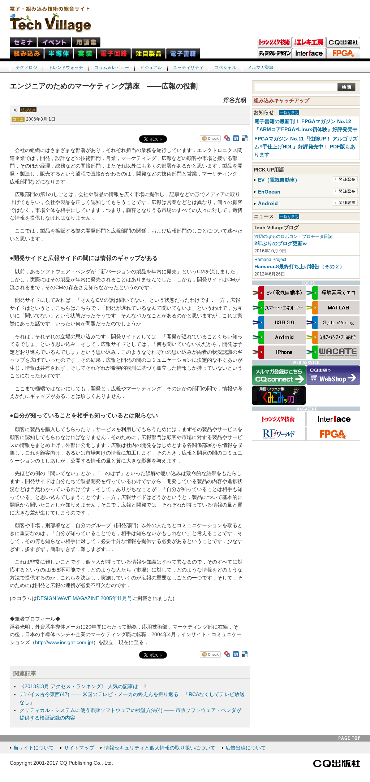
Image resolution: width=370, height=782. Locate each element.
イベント (54, 42)
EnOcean (269, 192)
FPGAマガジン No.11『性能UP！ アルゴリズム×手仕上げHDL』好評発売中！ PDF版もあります (306, 146)
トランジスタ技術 (275, 42)
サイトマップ (79, 748)
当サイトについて (33, 748)
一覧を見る (289, 113)
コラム (18, 119)
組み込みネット (27, 53)
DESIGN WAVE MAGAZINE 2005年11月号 (84, 598)
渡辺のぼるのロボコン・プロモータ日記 (293, 236)
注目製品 (148, 53)
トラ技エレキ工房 (309, 42)
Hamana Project (270, 259)
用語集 (86, 42)
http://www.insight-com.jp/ (64, 642)
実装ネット (85, 53)
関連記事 (345, 179)
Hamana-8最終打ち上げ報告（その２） (299, 266)
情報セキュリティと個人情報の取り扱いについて (159, 748)
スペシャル (225, 67)
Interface (309, 53)
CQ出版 (343, 42)
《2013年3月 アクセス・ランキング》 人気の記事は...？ (83, 686)
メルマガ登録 (261, 67)
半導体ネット (58, 53)
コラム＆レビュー (111, 67)
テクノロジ (26, 67)
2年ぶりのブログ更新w (280, 243)
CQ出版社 (336, 763)
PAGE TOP (349, 738)
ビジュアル (151, 67)
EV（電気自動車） (279, 180)
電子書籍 (183, 53)
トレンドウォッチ (65, 67)
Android (268, 203)
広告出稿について (245, 748)
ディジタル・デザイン (275, 53)
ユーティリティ (188, 67)
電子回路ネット (114, 53)
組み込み (28, 110)
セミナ (23, 42)
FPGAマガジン (343, 53)
